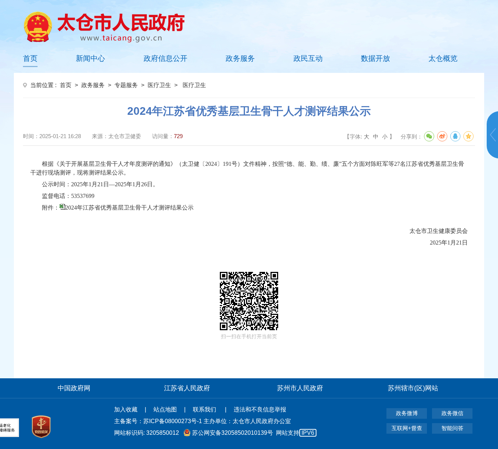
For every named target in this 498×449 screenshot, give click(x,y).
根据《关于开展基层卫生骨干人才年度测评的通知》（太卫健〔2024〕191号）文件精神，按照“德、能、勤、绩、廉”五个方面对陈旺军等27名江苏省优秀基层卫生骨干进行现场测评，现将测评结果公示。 (247, 168)
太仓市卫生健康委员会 (304, 231)
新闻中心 (90, 58)
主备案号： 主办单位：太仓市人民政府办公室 (202, 421)
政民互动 (308, 58)
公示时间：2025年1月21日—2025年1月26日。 (100, 184)
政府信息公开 (165, 58)
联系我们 (205, 409)
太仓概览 (443, 58)
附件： (118, 207)
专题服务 (126, 85)
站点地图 (165, 409)
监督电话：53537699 (69, 196)
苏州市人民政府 (300, 388)
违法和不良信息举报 (260, 409)
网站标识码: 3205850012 (214, 433)
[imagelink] (104, 27)
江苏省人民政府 (187, 388)
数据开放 (375, 58)
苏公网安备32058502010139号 (232, 433)
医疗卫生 (159, 85)
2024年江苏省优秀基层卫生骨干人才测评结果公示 (129, 207)
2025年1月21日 (310, 242)
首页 (30, 58)
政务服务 (240, 58)
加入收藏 (125, 409)
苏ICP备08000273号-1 (172, 421)
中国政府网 (74, 388)
